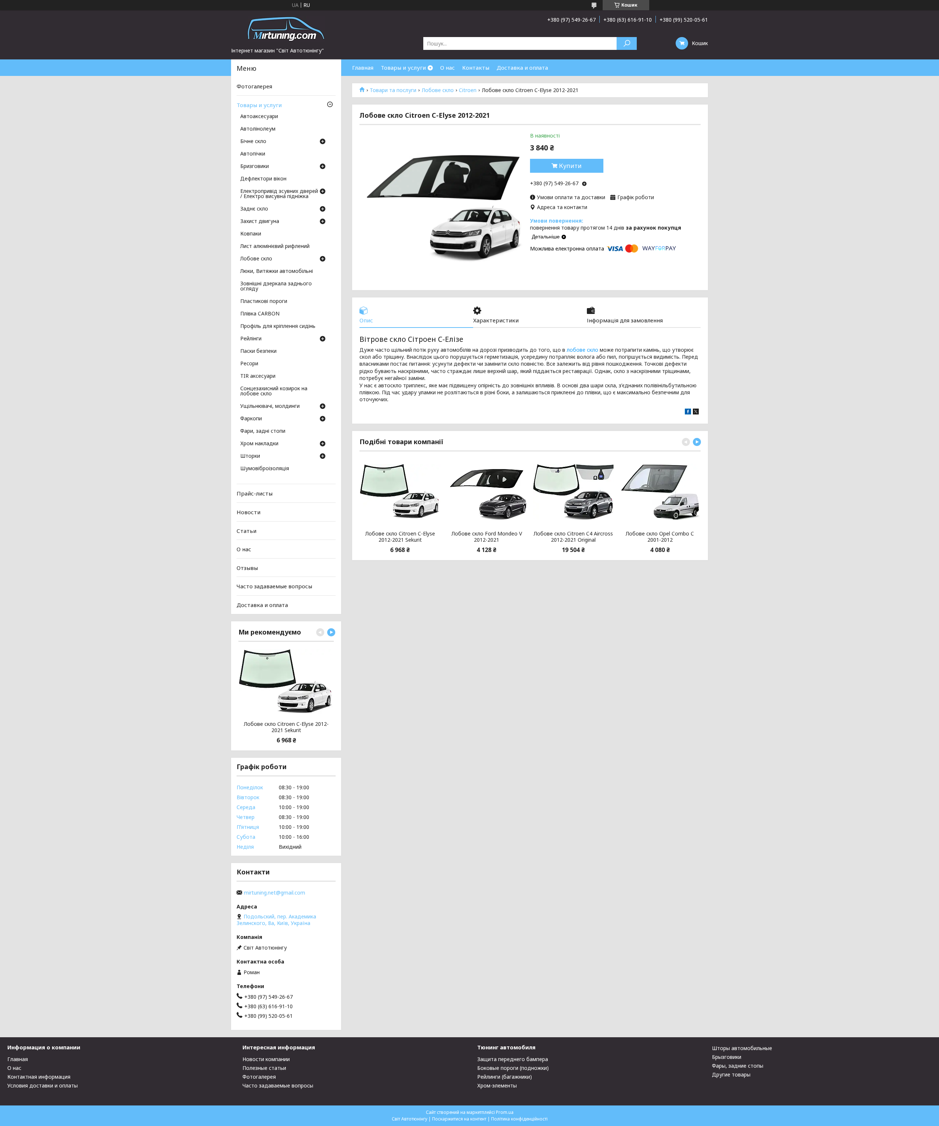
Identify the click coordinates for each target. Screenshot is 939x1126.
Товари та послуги (393, 90)
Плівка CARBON (259, 314)
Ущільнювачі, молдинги (270, 406)
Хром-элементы (497, 1085)
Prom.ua (505, 1112)
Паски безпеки (258, 351)
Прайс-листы (255, 493)
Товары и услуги (403, 67)
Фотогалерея (254, 86)
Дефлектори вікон (263, 179)
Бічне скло (253, 142)
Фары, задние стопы (737, 1065)
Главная (362, 67)
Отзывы (247, 567)
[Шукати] (627, 43)
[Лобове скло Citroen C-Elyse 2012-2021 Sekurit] (400, 492)
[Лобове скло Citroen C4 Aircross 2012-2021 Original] (573, 492)
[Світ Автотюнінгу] (286, 28)
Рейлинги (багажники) (504, 1076)
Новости (248, 512)
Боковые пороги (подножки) (513, 1067)
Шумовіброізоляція (264, 469)
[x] (696, 412)
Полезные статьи (264, 1067)
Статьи (246, 530)
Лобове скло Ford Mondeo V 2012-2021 (487, 536)
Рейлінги (251, 339)
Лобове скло (438, 90)
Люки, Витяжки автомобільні (276, 271)
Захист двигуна (259, 221)
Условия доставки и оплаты (42, 1085)
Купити (570, 166)
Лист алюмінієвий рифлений (275, 246)
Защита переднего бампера (512, 1059)
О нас (447, 67)
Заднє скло (254, 209)
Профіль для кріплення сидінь (277, 326)
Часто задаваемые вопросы (274, 586)
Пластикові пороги (263, 301)
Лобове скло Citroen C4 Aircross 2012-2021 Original (573, 536)
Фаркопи (251, 419)
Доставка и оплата (522, 67)
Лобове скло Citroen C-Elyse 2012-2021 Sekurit (400, 536)
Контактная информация (38, 1076)
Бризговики (254, 166)
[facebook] (688, 412)
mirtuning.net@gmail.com (274, 892)
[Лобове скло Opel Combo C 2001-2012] (660, 492)
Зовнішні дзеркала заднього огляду (276, 286)
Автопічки (252, 154)
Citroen (467, 90)
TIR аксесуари (257, 376)
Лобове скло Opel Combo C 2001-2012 (660, 536)
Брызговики (726, 1056)
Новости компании (266, 1059)
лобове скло (582, 349)
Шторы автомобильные (742, 1048)
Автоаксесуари (259, 117)
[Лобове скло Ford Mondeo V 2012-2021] (486, 492)
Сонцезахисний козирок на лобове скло (273, 391)
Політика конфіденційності (519, 1119)
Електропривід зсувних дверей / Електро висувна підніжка (279, 194)
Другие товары (731, 1074)
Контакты (475, 67)
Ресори (249, 364)
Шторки (250, 456)
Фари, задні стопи (262, 431)
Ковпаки (250, 234)
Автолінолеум (257, 129)
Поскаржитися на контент (459, 1119)
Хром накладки (259, 444)
